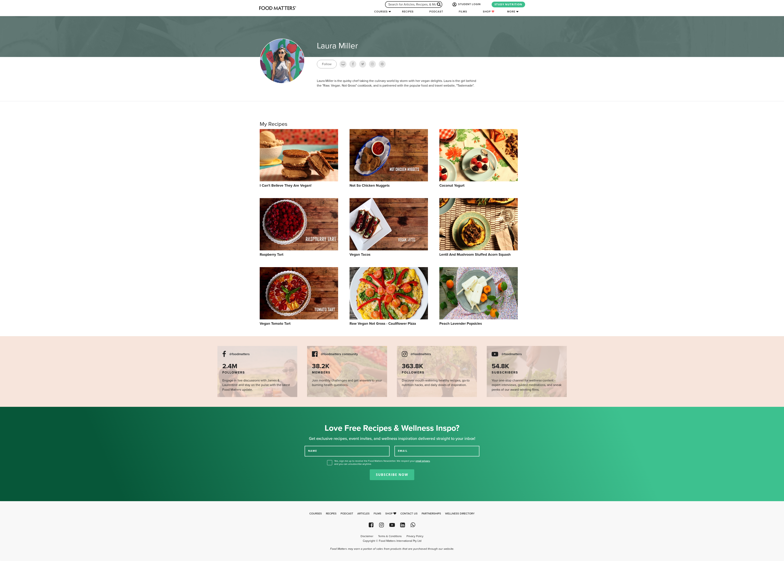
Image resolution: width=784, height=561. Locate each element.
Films (463, 11)
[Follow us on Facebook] (371, 525)
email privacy (422, 461)
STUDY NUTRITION (508, 4)
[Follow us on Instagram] (381, 525)
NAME (312, 451)
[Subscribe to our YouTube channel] (392, 525)
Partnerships (431, 513)
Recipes (408, 11)
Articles (363, 513)
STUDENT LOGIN (469, 4)
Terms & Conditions (390, 536)
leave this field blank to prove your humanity (16, 411)
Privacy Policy (414, 536)
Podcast (436, 11)
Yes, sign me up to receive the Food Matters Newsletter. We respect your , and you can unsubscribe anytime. (382, 462)
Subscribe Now (392, 474)
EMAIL (403, 451)
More (511, 11)
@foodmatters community (339, 354)
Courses (381, 11)
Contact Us (409, 513)
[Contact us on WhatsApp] (413, 525)
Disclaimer (367, 536)
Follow (327, 64)
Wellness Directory (460, 513)
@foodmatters (239, 354)
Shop (487, 11)
